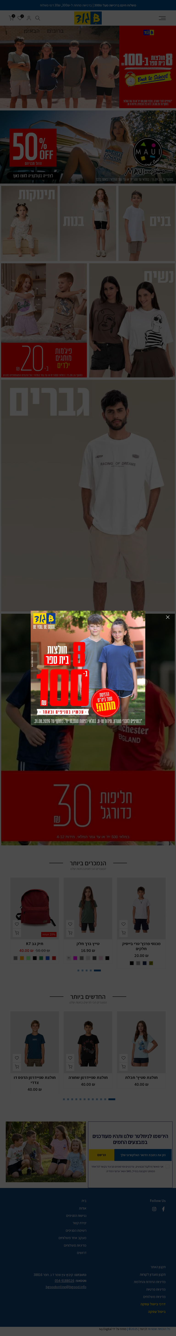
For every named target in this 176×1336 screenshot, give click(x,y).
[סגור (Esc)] (167, 617)
